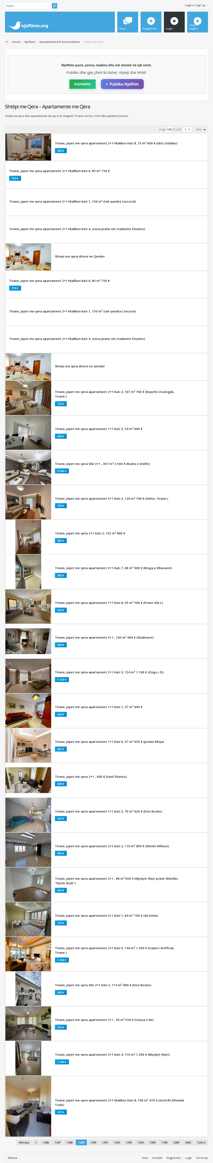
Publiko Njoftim (122, 84)
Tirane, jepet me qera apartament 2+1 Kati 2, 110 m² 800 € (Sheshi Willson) (112, 846)
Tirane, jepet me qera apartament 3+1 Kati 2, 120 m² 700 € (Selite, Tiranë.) (111, 498)
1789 (164, 1142)
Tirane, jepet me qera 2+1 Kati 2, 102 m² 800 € (90, 533)
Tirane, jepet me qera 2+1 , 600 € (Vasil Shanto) (91, 776)
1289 (81, 1142)
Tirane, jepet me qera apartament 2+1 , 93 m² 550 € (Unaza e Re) (104, 1020)
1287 (58, 1142)
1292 (117, 1142)
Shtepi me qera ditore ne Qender (80, 256)
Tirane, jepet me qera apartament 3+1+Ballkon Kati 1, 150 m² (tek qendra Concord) (72, 201)
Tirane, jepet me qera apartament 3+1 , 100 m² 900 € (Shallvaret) (104, 637)
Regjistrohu (174, 1158)
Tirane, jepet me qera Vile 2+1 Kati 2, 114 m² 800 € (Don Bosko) (103, 985)
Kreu (145, 1158)
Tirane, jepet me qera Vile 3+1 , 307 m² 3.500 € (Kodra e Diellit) (102, 464)
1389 (152, 1142)
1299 (129, 1142)
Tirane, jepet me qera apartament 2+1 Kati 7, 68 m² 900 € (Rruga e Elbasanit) (113, 568)
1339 (141, 1142)
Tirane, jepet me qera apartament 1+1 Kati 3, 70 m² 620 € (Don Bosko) (108, 811)
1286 (46, 1142)
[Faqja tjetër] (189, 129)
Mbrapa (24, 1142)
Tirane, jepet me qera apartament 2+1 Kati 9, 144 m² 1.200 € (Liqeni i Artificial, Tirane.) (114, 950)
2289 (176, 1142)
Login (188, 1158)
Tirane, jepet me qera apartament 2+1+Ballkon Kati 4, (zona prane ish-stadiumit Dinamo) (77, 229)
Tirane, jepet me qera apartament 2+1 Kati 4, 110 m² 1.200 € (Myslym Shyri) (112, 1054)
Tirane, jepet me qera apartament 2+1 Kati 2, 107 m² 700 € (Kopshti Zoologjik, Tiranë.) (114, 394)
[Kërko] (54, 6)
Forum (16, 42)
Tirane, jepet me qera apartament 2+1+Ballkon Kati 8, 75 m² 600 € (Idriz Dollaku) (116, 143)
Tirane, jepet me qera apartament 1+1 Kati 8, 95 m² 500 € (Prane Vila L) (109, 603)
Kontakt (157, 1158)
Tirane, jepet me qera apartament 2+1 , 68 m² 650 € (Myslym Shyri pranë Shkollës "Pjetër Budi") (116, 880)
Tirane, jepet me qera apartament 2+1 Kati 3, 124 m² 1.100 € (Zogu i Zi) (109, 672)
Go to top (202, 1158)
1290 (93, 1142)
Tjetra (201, 1142)
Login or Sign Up (195, 5)
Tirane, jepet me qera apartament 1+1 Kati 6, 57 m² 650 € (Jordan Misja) (109, 741)
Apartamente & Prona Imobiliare (59, 42)
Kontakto (82, 84)
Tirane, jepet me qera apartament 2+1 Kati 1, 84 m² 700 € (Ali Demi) (106, 915)
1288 (69, 1142)
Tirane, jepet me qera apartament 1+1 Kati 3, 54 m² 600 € (98, 429)
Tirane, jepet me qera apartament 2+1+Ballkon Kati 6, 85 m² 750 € (59, 171)
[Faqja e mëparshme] (185, 129)
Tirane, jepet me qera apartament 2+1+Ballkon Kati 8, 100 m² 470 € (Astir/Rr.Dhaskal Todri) (119, 1102)
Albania (13, 1158)
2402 (188, 1142)
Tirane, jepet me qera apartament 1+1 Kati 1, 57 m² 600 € (98, 707)
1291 (105, 1142)
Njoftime (30, 42)
